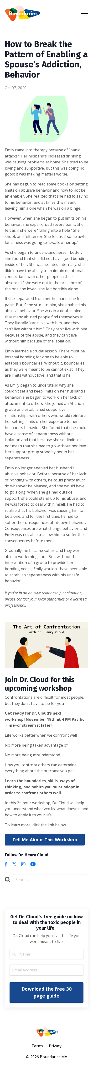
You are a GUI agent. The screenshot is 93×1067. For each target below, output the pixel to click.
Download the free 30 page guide (46, 992)
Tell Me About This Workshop (44, 839)
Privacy (55, 1046)
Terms (37, 1046)
